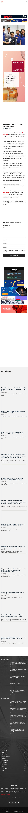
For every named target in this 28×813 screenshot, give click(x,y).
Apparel (7, 222)
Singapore (12, 222)
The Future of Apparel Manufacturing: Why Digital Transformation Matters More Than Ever (13, 389)
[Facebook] (8, 47)
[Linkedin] (20, 47)
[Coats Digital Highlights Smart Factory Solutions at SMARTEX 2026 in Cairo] (14, 471)
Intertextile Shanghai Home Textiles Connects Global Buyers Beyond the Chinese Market (17, 730)
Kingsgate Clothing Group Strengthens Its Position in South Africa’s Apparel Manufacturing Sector (13, 570)
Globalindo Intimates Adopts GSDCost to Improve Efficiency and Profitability (13, 525)
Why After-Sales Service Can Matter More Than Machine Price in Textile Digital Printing (18, 709)
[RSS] (12, 802)
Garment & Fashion (7, 129)
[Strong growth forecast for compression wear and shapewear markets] (14, 585)
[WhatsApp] (17, 47)
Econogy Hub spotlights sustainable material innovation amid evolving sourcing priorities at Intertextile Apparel (13, 502)
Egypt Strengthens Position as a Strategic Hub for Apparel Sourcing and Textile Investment (13, 638)
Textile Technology (18, 222)
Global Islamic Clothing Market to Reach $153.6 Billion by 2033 (13, 412)
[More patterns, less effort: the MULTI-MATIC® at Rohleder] (5, 678)
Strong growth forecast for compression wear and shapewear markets (12, 593)
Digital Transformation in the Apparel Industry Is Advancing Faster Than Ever (12, 433)
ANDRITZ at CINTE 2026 (15, 683)
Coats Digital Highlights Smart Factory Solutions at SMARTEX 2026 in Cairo (12, 479)
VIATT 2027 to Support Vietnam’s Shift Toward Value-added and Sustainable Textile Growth (17, 723)
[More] (23, 47)
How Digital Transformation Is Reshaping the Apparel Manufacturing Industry (13, 547)
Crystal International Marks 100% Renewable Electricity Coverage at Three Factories (18, 716)
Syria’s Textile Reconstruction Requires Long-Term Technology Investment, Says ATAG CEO (18, 663)
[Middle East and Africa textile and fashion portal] (14, 779)
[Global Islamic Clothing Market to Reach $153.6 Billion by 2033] (14, 404)
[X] (11, 47)
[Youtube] (19, 802)
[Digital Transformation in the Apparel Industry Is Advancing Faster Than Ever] (14, 425)
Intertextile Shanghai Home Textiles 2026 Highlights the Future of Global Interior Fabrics (18, 702)
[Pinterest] (14, 47)
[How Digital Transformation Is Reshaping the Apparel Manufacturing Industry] (14, 539)
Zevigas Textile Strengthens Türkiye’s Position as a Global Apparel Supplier (12, 615)
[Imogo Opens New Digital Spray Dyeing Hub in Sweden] (5, 671)
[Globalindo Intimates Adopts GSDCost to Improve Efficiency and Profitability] (14, 517)
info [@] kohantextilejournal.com (13, 797)
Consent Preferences (5, 794)
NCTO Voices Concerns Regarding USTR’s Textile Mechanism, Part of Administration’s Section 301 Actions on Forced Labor (13, 456)
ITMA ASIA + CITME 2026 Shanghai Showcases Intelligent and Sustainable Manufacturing (17, 691)
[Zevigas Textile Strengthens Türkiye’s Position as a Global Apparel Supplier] (14, 607)
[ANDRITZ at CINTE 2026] (5, 685)
